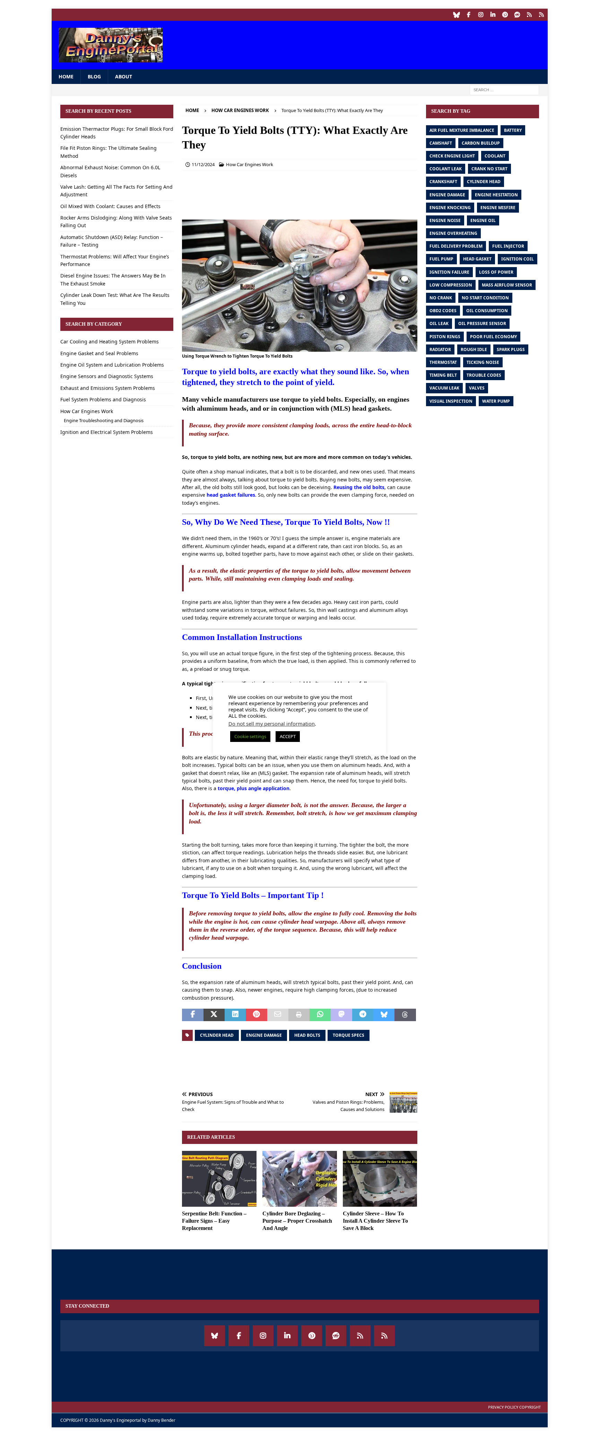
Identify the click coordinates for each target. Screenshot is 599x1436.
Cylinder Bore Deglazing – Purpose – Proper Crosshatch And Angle (297, 1221)
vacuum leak (444, 388)
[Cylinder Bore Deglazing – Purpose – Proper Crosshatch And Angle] (299, 1179)
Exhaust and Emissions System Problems (107, 388)
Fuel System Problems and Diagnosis (103, 399)
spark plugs (511, 349)
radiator (440, 349)
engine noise (445, 220)
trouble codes (484, 375)
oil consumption (487, 311)
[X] (542, 15)
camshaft (440, 143)
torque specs (348, 1035)
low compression (450, 285)
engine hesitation (496, 195)
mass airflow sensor (507, 285)
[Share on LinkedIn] (235, 1015)
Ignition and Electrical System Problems (106, 432)
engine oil (483, 220)
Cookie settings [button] (250, 736)
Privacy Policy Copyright (514, 1407)
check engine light (452, 156)
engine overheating (453, 233)
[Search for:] (504, 89)
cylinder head (217, 1035)
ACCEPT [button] (288, 736)
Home (66, 76)
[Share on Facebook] (192, 1015)
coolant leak (445, 169)
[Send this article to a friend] (277, 1015)
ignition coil (517, 259)
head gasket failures (231, 495)
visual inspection (450, 401)
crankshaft (443, 182)
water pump (496, 401)
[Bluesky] (457, 15)
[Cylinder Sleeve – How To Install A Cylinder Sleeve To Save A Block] (380, 1179)
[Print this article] (299, 1015)
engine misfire (497, 208)
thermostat (443, 362)
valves (477, 388)
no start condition (485, 298)
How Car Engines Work (249, 164)
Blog (94, 76)
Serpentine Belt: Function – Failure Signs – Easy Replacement (214, 1221)
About (123, 76)
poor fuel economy (493, 337)
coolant (495, 156)
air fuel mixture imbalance (461, 130)
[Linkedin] (493, 15)
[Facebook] (469, 15)
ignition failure (449, 272)
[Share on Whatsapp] (320, 1015)
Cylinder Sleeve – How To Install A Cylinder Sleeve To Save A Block (375, 1221)
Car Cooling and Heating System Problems (109, 341)
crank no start (489, 169)
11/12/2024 (203, 164)
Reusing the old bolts (358, 487)
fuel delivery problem (456, 246)
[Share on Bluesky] (383, 1015)
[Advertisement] (414, 43)
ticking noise (483, 362)
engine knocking (450, 208)
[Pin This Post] (256, 1015)
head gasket (477, 259)
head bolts (307, 1035)
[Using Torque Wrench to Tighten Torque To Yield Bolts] (299, 347)
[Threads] (529, 15)
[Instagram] (481, 15)
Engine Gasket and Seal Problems (99, 353)
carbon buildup (481, 143)
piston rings (444, 337)
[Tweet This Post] (214, 1015)
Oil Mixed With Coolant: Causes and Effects (110, 206)
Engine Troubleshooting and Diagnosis (104, 420)
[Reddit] (517, 15)
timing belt (443, 375)
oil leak (439, 323)
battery (513, 130)
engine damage (264, 1035)
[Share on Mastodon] (341, 1015)
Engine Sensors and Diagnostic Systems (106, 376)
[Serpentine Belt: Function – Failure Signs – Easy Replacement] (219, 1179)
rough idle (474, 349)
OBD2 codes (443, 311)
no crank (440, 298)
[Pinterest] (505, 15)
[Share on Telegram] (362, 1015)
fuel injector (508, 246)
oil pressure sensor (482, 323)
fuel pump (441, 259)
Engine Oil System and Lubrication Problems (112, 364)
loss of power (496, 272)
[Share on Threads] (405, 1015)
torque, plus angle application (253, 788)
